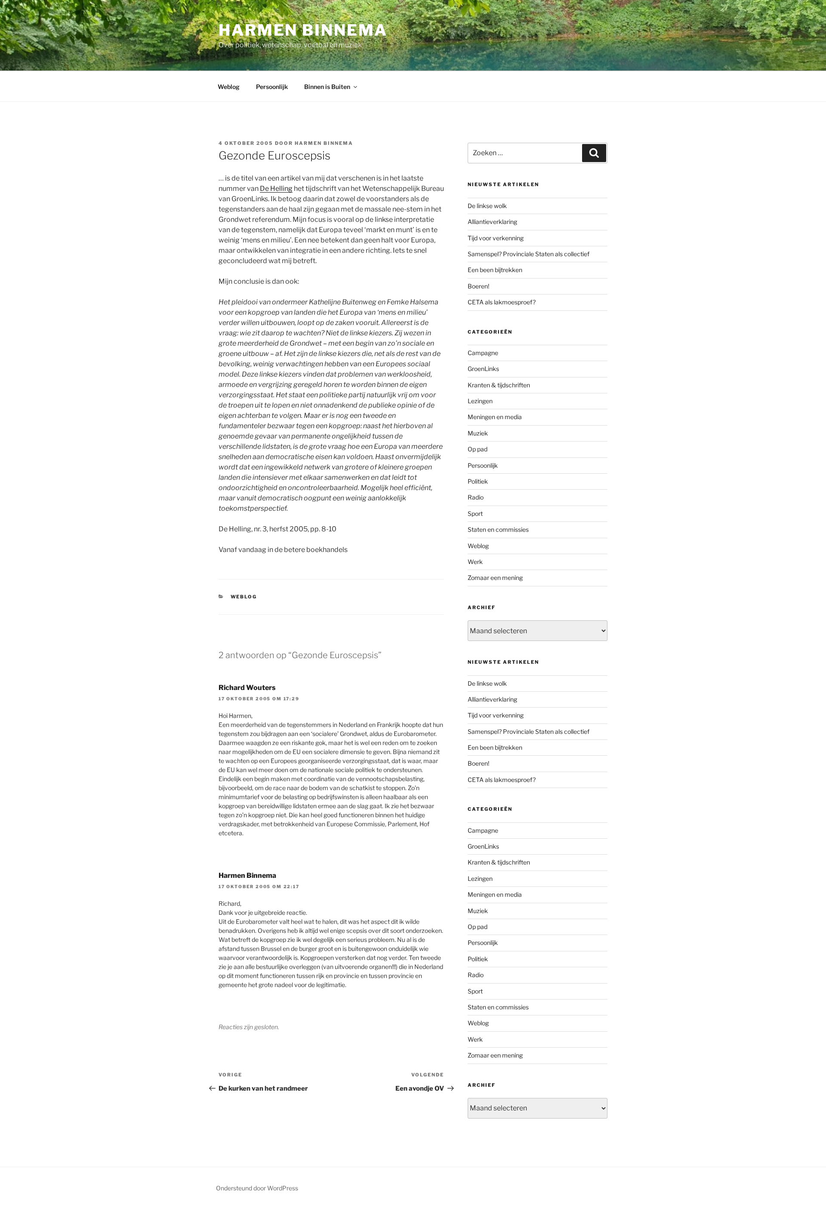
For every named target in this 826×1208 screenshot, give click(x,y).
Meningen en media (495, 416)
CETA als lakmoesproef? (502, 302)
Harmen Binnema (303, 30)
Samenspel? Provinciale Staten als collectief (528, 254)
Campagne (483, 352)
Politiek (478, 481)
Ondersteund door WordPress (257, 1188)
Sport (475, 513)
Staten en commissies (498, 529)
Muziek (478, 433)
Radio (476, 497)
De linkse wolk (487, 205)
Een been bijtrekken (495, 269)
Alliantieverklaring (492, 221)
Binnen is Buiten (327, 86)
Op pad (477, 449)
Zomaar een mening (495, 577)
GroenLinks (483, 368)
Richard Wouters (247, 688)
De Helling (276, 188)
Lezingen (480, 401)
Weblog (229, 86)
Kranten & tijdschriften (499, 385)
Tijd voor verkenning (496, 238)
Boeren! (478, 286)
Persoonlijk (272, 86)
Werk (475, 561)
